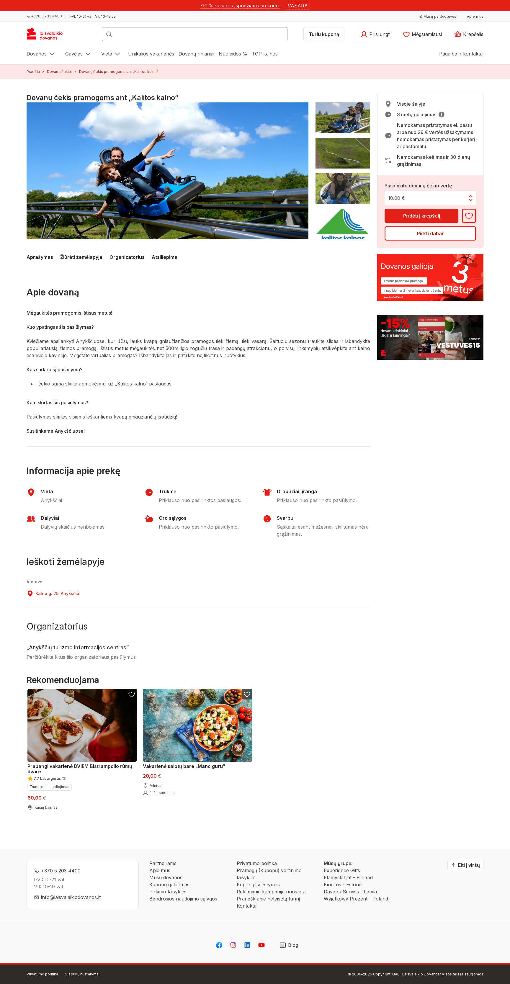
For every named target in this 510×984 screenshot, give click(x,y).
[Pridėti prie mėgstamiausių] (469, 216)
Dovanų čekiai (59, 71)
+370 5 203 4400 (61, 871)
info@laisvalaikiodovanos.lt (71, 897)
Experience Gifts (342, 870)
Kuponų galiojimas (169, 884)
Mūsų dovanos (165, 877)
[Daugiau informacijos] (441, 114)
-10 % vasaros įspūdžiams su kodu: (240, 6)
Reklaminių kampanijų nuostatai (271, 892)
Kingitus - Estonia (343, 884)
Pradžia (33, 71)
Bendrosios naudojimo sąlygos (183, 899)
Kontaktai (247, 906)
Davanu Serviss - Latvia (350, 892)
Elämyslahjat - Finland (348, 877)
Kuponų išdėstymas (258, 884)
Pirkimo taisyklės (168, 892)
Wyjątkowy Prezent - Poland (356, 899)
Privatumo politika (257, 863)
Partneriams (162, 863)
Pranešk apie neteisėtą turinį (268, 899)
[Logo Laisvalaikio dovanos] (47, 36)
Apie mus (159, 870)
